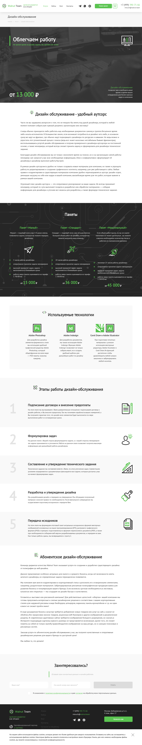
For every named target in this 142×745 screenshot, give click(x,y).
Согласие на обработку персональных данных (50, 728)
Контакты (69, 6)
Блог (61, 6)
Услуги (45, 6)
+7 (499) (130, 4)
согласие (79, 693)
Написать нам (118, 719)
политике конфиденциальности (57, 693)
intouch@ (132, 8)
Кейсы (53, 6)
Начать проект (103, 6)
